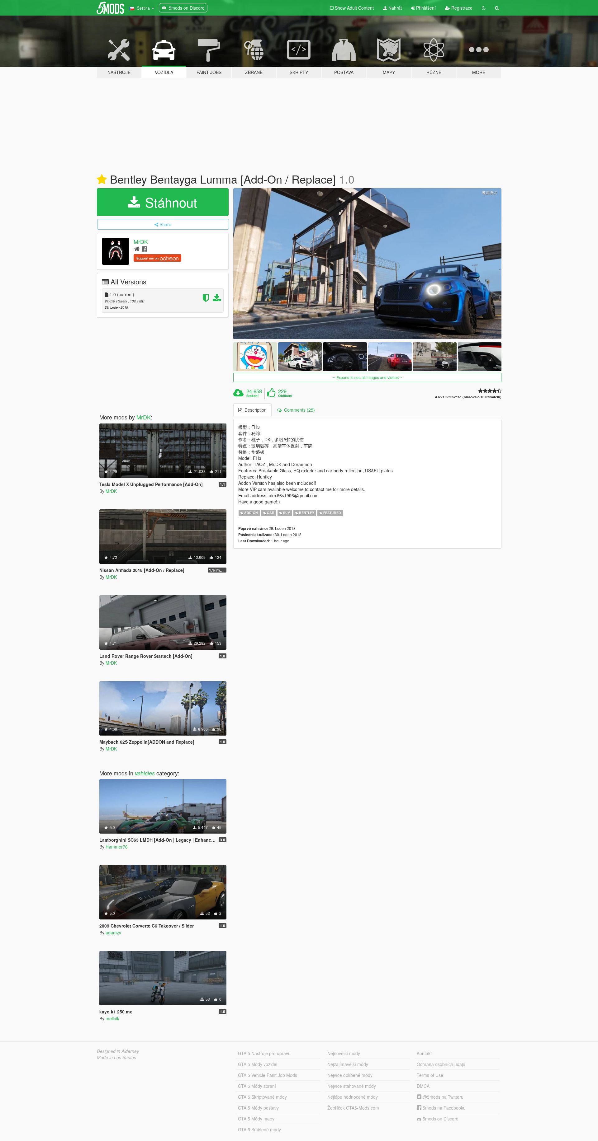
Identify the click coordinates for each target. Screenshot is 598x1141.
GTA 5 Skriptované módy (262, 1097)
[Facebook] (144, 248)
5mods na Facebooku (443, 1108)
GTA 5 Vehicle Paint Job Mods (267, 1075)
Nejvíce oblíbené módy (350, 1075)
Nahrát (394, 8)
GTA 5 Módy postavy (258, 1108)
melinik (112, 1018)
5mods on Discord (439, 1118)
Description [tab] (254, 410)
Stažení (252, 396)
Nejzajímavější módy (347, 1064)
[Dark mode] (483, 8)
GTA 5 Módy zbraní (257, 1086)
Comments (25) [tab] (298, 410)
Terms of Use (430, 1075)
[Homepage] (137, 248)
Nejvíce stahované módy (351, 1086)
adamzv (113, 932)
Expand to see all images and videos (367, 377)
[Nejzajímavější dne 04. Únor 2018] (102, 179)
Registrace (461, 8)
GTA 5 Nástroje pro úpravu (264, 1053)
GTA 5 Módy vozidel (257, 1064)
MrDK (141, 241)
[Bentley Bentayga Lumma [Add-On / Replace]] (367, 263)
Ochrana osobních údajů (441, 1064)
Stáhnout (169, 202)
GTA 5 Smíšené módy (259, 1129)
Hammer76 (117, 847)
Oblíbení (285, 396)
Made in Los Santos (116, 1057)
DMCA (423, 1086)
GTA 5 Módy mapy (256, 1118)
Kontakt (424, 1053)
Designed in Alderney (118, 1051)
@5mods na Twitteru (442, 1097)
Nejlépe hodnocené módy (352, 1097)
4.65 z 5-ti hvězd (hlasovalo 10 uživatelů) (468, 397)
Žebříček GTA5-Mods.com (353, 1108)
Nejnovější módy (343, 1053)
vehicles (145, 773)
